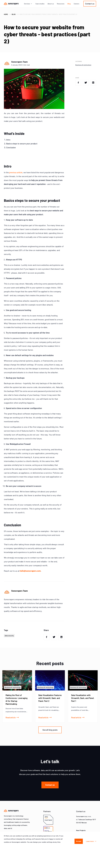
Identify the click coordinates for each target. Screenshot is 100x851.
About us (51, 3)
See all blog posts (50, 730)
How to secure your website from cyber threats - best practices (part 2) (48, 14)
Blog (69, 3)
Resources (60, 3)
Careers (76, 3)
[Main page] (11, 3)
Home (6, 14)
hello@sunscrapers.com (30, 571)
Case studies (39, 3)
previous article (15, 172)
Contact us (89, 3)
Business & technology (83, 65)
